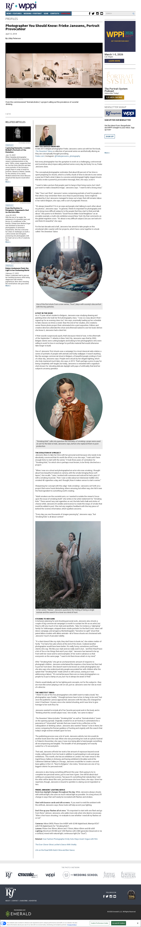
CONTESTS (54, 13)
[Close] (137, 923)
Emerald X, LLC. (118, 911)
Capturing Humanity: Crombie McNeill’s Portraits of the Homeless (17, 150)
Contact (15, 901)
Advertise (33, 901)
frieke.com (39, 156)
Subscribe (24, 901)
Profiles (11, 19)
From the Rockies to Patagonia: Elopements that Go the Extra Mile (17, 210)
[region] (70, 923)
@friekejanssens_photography (67, 156)
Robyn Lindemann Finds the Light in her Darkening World (17, 269)
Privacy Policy (71, 925)
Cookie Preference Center (99, 923)
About (7, 901)
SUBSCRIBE (66, 13)
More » (107, 153)
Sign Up (110, 136)
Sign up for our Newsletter (118, 120)
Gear (46, 13)
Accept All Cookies (118, 923)
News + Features (14, 13)
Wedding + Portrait (33, 13)
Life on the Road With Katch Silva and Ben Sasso (55, 850)
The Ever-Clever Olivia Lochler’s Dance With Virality (55, 844)
